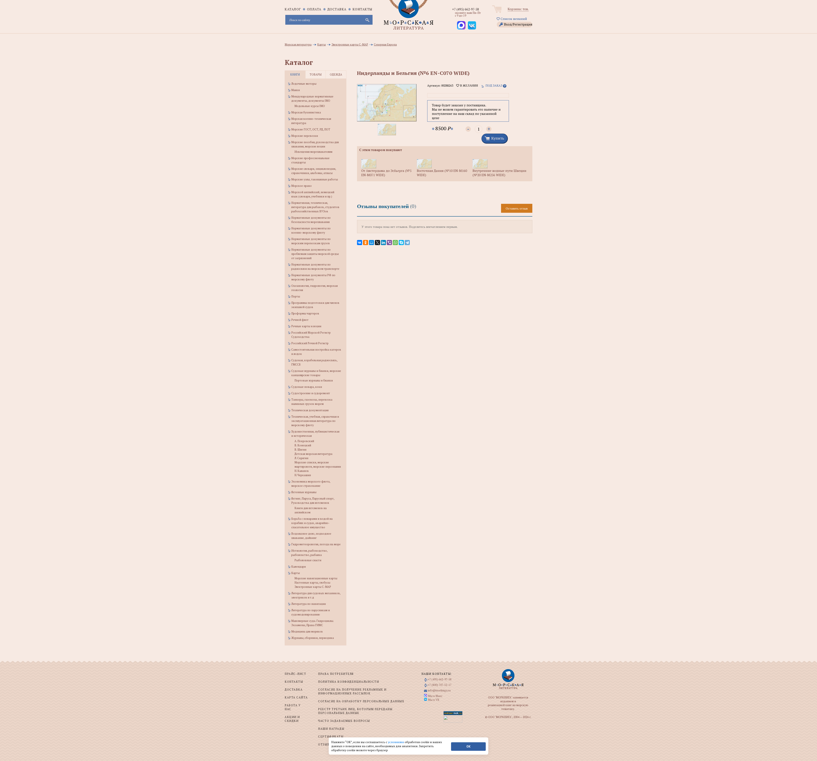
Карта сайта (296, 697)
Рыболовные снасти (307, 560)
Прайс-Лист (295, 674)
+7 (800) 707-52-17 (439, 685)
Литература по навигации (308, 604)
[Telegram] (407, 242)
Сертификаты (330, 736)
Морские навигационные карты (315, 578)
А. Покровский (304, 441)
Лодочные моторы (303, 84)
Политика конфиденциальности (348, 682)
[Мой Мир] (371, 242)
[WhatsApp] (395, 242)
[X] (377, 242)
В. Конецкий (302, 445)
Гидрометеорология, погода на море (316, 544)
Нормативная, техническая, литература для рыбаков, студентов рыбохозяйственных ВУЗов (315, 207)
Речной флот (300, 320)
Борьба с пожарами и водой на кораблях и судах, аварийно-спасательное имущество (312, 523)
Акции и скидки (292, 719)
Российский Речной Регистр (310, 343)
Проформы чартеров (305, 313)
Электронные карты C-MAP (312, 587)
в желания (468, 85)
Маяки (295, 90)
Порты (295, 296)
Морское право (301, 186)
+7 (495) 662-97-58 (465, 9)
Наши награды (331, 729)
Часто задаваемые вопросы (344, 721)
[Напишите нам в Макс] (461, 25)
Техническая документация (310, 410)
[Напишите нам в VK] (472, 25)
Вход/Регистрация (518, 24)
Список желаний (513, 19)
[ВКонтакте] (359, 242)
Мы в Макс (435, 696)
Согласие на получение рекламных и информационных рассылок (352, 691)
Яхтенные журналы (303, 492)
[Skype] (401, 242)
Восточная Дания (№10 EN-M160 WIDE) (442, 172)
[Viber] (389, 242)
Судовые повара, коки (306, 387)
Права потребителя (336, 674)
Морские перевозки (304, 136)
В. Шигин (300, 449)
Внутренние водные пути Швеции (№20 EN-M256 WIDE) (499, 172)
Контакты (363, 9)
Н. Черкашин (302, 475)
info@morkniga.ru (439, 690)
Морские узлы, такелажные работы (314, 179)
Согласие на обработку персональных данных (361, 701)
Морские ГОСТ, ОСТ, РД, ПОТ (310, 129)
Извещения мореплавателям (313, 152)
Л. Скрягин (301, 458)
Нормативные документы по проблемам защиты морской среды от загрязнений (315, 254)
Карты (295, 573)
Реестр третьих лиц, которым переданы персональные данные (355, 711)
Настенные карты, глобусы (312, 582)
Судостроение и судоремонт (310, 393)
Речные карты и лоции (306, 326)
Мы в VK (433, 700)
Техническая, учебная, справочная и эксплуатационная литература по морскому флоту (315, 421)
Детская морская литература (313, 454)
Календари (298, 566)
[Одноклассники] (365, 242)
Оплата (314, 9)
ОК (468, 746)
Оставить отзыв (517, 208)
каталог (293, 9)
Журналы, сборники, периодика (312, 638)
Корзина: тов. (518, 9)
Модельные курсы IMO (309, 106)
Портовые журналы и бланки (313, 380)
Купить (497, 138)
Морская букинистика (306, 112)
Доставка (337, 9)
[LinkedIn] (383, 242)
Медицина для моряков (307, 631)
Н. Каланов (301, 471)
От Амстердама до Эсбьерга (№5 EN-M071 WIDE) (386, 172)
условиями (396, 742)
